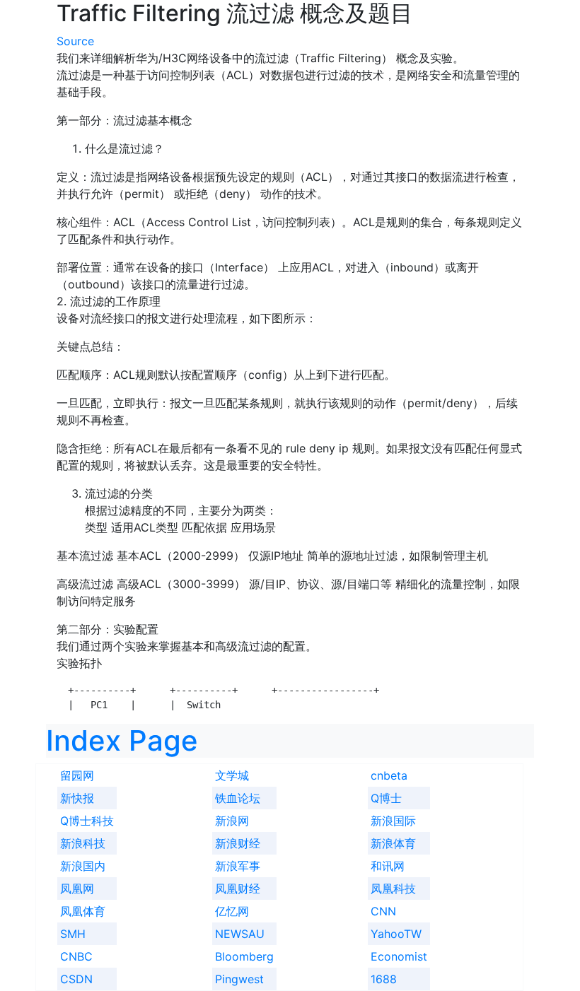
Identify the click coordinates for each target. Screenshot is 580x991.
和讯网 (388, 866)
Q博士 (386, 798)
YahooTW (396, 934)
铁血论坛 (237, 798)
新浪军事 (237, 866)
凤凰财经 (237, 888)
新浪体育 (393, 843)
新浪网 (232, 821)
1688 (384, 979)
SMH (73, 934)
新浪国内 (82, 866)
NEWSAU (240, 934)
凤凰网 (77, 888)
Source (75, 41)
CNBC (76, 956)
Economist (399, 956)
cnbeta (389, 775)
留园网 (77, 775)
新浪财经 (237, 843)
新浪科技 (82, 843)
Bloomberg (244, 956)
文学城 (232, 775)
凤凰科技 (393, 888)
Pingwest (239, 979)
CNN (383, 911)
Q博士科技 (87, 821)
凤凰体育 (82, 911)
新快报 (77, 798)
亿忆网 (232, 911)
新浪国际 (393, 821)
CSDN (76, 979)
